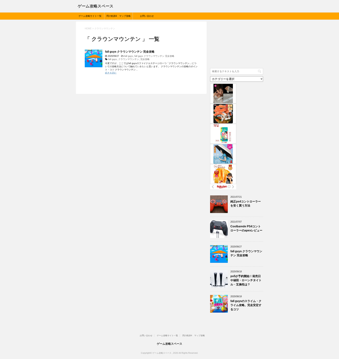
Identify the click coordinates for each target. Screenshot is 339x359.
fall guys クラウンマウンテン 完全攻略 (129, 51)
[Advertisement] (236, 44)
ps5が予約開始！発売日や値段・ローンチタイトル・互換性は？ (245, 280)
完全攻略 (145, 59)
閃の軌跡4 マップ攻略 (118, 16)
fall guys (128, 56)
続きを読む (111, 72)
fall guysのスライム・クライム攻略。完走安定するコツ (245, 305)
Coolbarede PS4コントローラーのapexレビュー (246, 228)
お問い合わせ (147, 16)
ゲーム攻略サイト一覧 (90, 16)
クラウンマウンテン (128, 59)
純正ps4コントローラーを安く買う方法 (245, 203)
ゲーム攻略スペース (96, 6)
